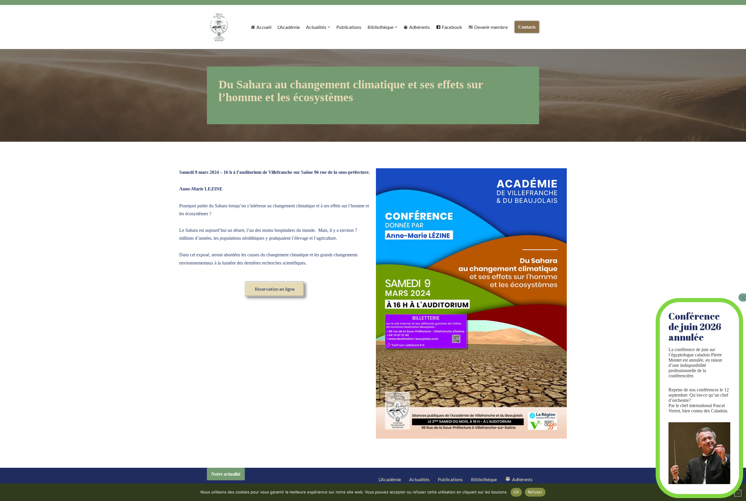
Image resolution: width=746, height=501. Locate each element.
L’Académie (288, 27)
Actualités (419, 479)
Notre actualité (225, 474)
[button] (329, 27)
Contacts (527, 26)
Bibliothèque (484, 479)
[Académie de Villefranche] (219, 27)
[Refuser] (738, 493)
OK (516, 492)
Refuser (535, 492)
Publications (348, 27)
